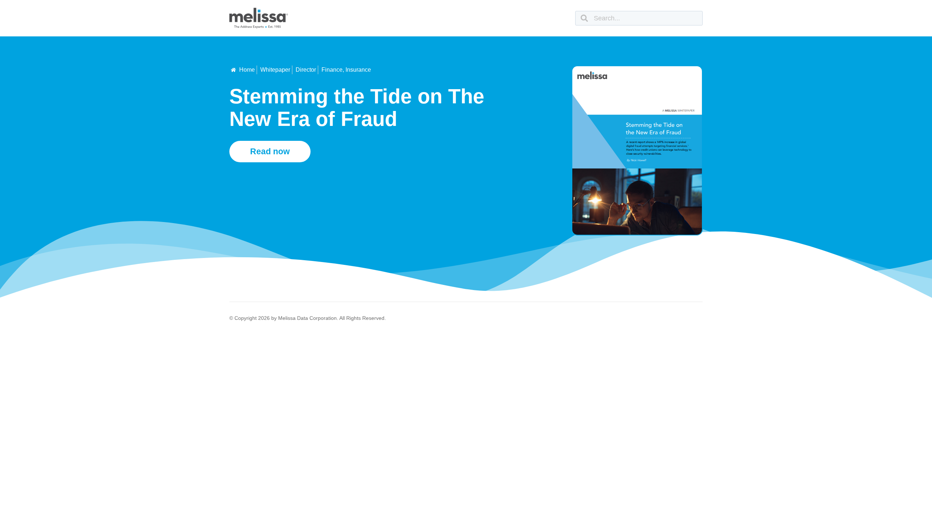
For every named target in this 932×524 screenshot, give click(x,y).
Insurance (358, 70)
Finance (332, 70)
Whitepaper (275, 70)
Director (306, 70)
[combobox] (639, 18)
